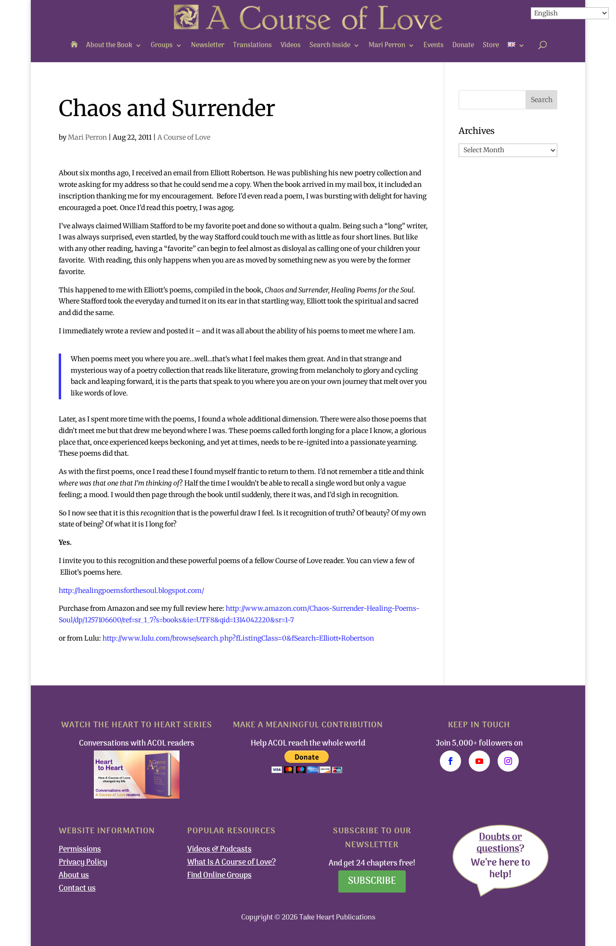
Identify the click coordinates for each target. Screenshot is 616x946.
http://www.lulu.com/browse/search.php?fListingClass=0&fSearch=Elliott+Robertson (238, 638)
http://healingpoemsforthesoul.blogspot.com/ (131, 590)
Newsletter (207, 45)
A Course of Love (183, 137)
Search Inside (329, 45)
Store (491, 45)
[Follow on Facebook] (450, 761)
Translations (252, 45)
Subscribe (372, 881)
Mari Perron (387, 45)
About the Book (109, 45)
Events (434, 45)
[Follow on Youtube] (479, 761)
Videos (291, 45)
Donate (463, 45)
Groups (162, 45)
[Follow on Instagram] (508, 761)
